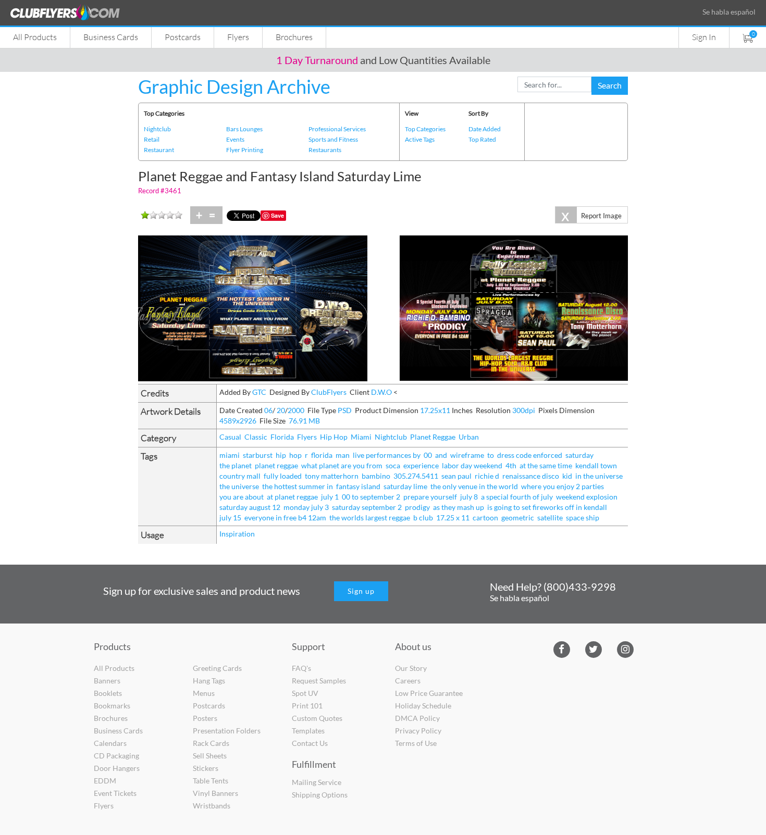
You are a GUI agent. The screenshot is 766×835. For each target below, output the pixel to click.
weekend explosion (586, 496)
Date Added (484, 129)
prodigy (417, 507)
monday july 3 (306, 507)
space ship (582, 517)
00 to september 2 (371, 496)
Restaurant (159, 150)
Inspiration (237, 533)
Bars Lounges (244, 129)
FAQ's (301, 668)
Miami (361, 436)
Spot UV (305, 693)
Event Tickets (115, 793)
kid (567, 475)
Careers (408, 680)
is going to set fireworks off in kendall (547, 507)
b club (423, 517)
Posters (205, 718)
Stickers (205, 768)
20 (281, 410)
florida (321, 455)
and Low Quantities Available (383, 60)
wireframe (467, 455)
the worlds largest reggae (369, 517)
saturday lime (405, 486)
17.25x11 (435, 410)
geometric (517, 517)
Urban (469, 436)
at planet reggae (292, 496)
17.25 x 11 (453, 517)
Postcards (183, 37)
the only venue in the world (474, 486)
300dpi (523, 410)
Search (610, 85)
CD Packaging (116, 755)
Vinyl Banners (215, 793)
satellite (550, 517)
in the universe (599, 475)
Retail (151, 139)
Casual (230, 436)
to (490, 455)
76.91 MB (304, 420)
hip (281, 455)
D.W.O (381, 392)
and (441, 455)
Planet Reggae (432, 436)
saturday (579, 455)
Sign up (361, 591)
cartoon (485, 517)
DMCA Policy (417, 718)
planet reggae (276, 465)
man (343, 455)
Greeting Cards (217, 668)
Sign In (704, 37)
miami (229, 455)
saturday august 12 (249, 507)
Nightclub (157, 129)
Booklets (108, 693)
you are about (241, 496)
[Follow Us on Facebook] (561, 648)
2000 (296, 410)
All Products (35, 37)
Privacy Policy (418, 730)
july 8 (469, 496)
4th (510, 465)
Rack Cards (211, 743)
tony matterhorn (332, 475)
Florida (282, 436)
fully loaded (283, 475)
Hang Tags (209, 680)
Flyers (238, 37)
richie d (487, 475)
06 (268, 410)
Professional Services (337, 129)
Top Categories (425, 129)
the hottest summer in (297, 486)
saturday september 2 (367, 507)
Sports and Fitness (333, 139)
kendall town (596, 465)
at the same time (546, 465)
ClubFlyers (329, 392)
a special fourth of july (517, 496)
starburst (258, 455)
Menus (204, 693)
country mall (240, 475)
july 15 (230, 517)
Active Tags (420, 139)
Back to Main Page (419, 76)
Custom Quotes (317, 718)
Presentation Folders (227, 730)
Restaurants (324, 150)
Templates (308, 730)
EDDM (105, 780)
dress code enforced (529, 455)
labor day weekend (472, 465)
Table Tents (210, 780)
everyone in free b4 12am (285, 517)
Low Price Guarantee (429, 693)
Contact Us (310, 743)
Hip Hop (334, 436)
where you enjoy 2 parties (562, 486)
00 (428, 455)
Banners (107, 680)
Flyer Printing (244, 150)
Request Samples (319, 680)
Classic (255, 436)
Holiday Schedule (423, 705)
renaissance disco (530, 475)
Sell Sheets (210, 755)
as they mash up (458, 507)
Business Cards (110, 37)
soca (393, 465)
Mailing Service (316, 782)
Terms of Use (416, 743)
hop (295, 455)
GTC (259, 392)
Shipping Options (320, 794)
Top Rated (482, 139)
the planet (235, 465)
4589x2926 (237, 420)
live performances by (387, 455)
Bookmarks (112, 705)
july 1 (330, 496)
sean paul (456, 475)
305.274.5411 (415, 475)
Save (277, 215)
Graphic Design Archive (234, 86)
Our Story (411, 668)
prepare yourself (430, 496)
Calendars (110, 743)
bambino (376, 475)
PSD (345, 410)
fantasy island (358, 486)
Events (235, 139)
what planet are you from (341, 465)
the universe (239, 486)
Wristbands (211, 805)
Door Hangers (117, 768)
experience (421, 465)
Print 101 (307, 705)
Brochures (294, 37)
